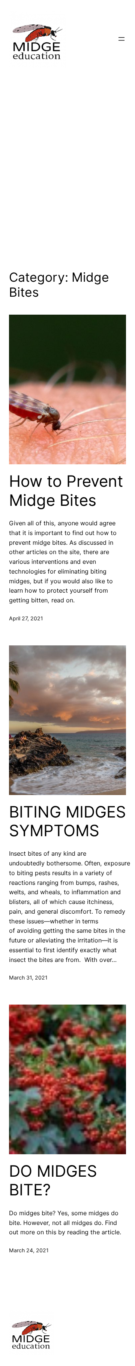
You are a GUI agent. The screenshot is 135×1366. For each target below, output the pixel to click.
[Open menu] (121, 38)
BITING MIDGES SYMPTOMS (67, 821)
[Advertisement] (67, 172)
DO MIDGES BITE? (53, 1180)
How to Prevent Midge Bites (66, 490)
